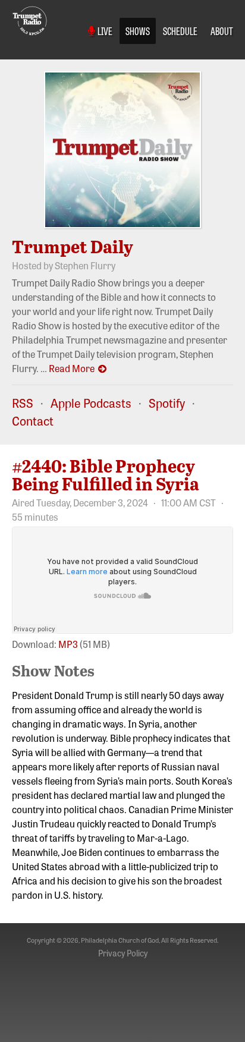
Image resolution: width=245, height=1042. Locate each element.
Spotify (167, 402)
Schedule (180, 30)
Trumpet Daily (72, 246)
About (222, 30)
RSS (22, 402)
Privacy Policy (122, 953)
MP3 (68, 644)
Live (103, 30)
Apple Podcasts (91, 402)
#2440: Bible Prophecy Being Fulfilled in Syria (105, 474)
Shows (137, 30)
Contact (33, 420)
